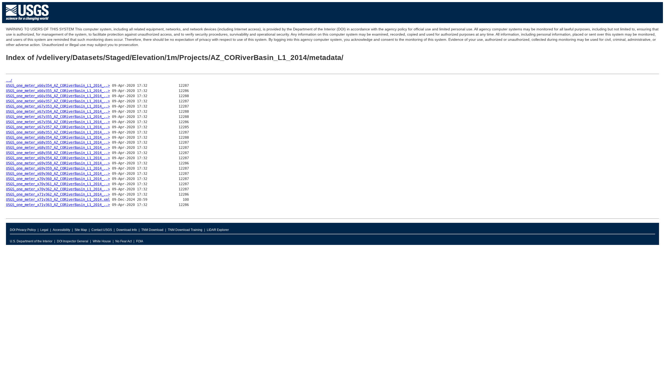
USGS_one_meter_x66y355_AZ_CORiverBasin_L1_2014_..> (58, 91)
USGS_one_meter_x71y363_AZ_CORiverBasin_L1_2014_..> (58, 205)
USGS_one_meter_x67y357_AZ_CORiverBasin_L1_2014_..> (58, 127)
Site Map (81, 230)
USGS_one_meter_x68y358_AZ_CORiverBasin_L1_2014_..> (58, 153)
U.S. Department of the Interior (31, 241)
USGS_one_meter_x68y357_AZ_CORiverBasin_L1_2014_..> (58, 147)
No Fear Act (123, 241)
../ (9, 80)
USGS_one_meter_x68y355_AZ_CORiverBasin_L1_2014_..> (58, 142)
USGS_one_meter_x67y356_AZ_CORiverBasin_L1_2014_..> (58, 122)
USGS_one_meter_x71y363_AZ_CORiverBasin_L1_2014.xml (58, 199)
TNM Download (152, 230)
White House (102, 241)
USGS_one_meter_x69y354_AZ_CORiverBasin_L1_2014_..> (58, 158)
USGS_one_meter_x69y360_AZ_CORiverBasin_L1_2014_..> (58, 173)
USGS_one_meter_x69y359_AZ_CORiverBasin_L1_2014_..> (58, 168)
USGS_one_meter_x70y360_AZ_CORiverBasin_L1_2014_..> (58, 179)
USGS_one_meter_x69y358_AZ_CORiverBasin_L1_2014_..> (58, 163)
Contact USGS (101, 230)
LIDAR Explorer (218, 230)
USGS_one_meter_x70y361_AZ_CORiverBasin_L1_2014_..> (58, 184)
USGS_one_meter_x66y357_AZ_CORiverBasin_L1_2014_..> (58, 101)
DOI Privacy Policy (23, 230)
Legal (44, 230)
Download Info (126, 230)
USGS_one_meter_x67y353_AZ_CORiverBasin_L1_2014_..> (58, 106)
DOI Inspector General (72, 241)
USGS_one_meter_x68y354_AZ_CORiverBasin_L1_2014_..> (58, 137)
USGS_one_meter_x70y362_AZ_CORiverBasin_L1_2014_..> (58, 189)
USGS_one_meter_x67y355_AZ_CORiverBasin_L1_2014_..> (58, 117)
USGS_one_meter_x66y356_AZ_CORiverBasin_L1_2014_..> (58, 96)
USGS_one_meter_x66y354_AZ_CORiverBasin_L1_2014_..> (58, 85)
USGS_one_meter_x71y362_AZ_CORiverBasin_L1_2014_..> (58, 194)
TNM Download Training (185, 230)
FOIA (139, 241)
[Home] (27, 21)
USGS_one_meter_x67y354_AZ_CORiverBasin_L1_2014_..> (58, 111)
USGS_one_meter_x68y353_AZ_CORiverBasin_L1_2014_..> (58, 132)
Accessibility (61, 230)
